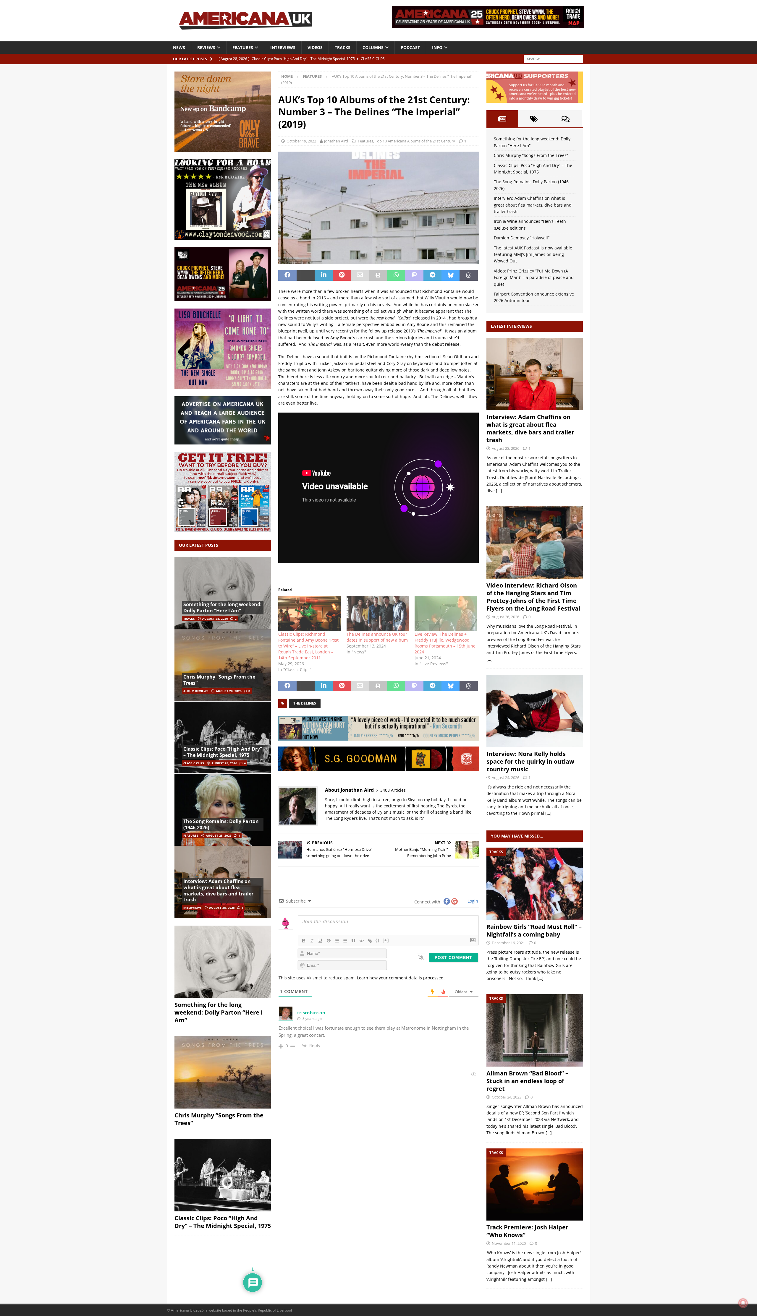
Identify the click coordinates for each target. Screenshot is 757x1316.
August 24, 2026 (505, 777)
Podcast (410, 47)
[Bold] (304, 940)
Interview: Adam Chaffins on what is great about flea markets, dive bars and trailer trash (218, 890)
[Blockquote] (353, 940)
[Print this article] (378, 275)
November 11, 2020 (509, 1243)
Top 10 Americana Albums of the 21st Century (415, 141)
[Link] (370, 940)
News (179, 47)
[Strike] (328, 940)
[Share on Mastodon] (414, 275)
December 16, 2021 (508, 942)
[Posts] (502, 118)
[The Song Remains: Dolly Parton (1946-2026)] (222, 809)
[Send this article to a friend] (360, 275)
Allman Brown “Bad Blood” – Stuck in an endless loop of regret (527, 1081)
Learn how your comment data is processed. (401, 978)
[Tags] (534, 118)
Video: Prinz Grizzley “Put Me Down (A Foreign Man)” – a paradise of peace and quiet (534, 277)
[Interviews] (534, 374)
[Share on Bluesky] (450, 275)
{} (378, 940)
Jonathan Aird (336, 141)
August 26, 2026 (505, 616)
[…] (499, 491)
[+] (386, 940)
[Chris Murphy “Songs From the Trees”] (222, 665)
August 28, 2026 (215, 618)
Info (437, 47)
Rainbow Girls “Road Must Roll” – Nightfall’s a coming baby (534, 930)
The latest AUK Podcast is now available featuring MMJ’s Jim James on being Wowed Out (533, 254)
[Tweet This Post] (306, 275)
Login (472, 901)
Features (242, 47)
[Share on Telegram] (432, 275)
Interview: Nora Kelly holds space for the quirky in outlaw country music (530, 761)
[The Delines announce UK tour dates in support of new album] (378, 613)
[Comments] (565, 118)
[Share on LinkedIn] (324, 275)
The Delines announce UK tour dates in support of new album (377, 637)
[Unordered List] (345, 940)
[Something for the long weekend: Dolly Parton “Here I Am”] (222, 593)
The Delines (304, 703)
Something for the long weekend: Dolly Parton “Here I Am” (222, 607)
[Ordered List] (337, 940)
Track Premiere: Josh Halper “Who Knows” (527, 1231)
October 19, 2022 (301, 141)
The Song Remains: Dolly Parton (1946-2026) (221, 824)
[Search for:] (553, 58)
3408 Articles (393, 790)
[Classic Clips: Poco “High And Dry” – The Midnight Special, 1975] (222, 737)
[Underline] (320, 940)
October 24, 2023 (506, 1097)
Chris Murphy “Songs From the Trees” (219, 680)
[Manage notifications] (743, 1303)
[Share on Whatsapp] (396, 275)
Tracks (342, 47)
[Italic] (312, 940)
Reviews (206, 47)
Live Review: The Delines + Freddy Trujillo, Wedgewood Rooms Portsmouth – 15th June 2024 (445, 643)
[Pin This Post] (342, 275)
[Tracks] (534, 884)
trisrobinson (311, 1012)
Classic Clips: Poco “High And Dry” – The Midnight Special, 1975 (222, 752)
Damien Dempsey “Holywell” (521, 238)
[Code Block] (362, 940)
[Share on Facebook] (287, 275)
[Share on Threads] (469, 275)
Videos (315, 47)
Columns (373, 47)
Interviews (282, 47)
